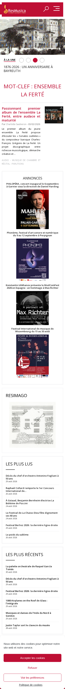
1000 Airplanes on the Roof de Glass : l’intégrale (26, 602)
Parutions (18, 163)
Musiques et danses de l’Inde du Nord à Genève (28, 614)
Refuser (32, 667)
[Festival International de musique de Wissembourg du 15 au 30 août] (32, 356)
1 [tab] (21, 60)
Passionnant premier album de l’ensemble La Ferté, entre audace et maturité (21, 114)
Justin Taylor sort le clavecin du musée (28, 625)
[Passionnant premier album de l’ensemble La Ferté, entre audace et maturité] (54, 114)
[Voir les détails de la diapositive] (32, 37)
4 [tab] (42, 60)
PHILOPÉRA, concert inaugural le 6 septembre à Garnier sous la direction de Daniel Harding (32, 185)
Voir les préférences (32, 677)
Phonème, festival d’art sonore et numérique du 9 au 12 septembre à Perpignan (32, 234)
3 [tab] (35, 60)
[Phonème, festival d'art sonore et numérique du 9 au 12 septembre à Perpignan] (32, 260)
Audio (5, 160)
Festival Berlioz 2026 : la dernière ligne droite (32, 591)
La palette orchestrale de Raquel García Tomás (29, 568)
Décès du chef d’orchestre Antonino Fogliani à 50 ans (32, 580)
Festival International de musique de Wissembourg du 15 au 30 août (32, 330)
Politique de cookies (30, 684)
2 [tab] (28, 60)
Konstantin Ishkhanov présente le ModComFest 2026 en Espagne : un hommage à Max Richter (32, 286)
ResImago (16, 395)
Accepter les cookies (32, 657)
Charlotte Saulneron (16, 124)
